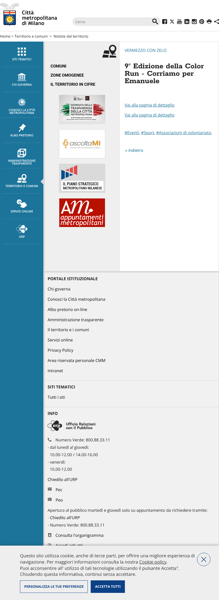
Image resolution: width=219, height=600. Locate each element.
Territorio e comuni (31, 36)
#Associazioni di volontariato (183, 133)
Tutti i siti (56, 397)
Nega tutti (203, 559)
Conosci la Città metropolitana (22, 111)
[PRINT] (209, 22)
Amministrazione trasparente (22, 162)
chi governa (22, 85)
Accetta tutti (107, 586)
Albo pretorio (21, 136)
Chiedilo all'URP (63, 479)
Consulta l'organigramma (80, 535)
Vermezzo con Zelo (146, 50)
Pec (59, 490)
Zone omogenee (67, 75)
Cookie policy (152, 562)
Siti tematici (21, 60)
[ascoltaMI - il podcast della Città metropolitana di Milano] (82, 157)
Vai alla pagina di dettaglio (150, 105)
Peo (59, 500)
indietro (135, 150)
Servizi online (22, 212)
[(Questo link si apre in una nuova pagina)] (164, 22)
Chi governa (59, 289)
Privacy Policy (60, 350)
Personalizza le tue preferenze (54, 586)
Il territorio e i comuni (68, 330)
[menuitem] (21, 54)
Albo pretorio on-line (67, 309)
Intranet (55, 371)
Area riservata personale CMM (77, 360)
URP (22, 237)
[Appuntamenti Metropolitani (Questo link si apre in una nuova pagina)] (82, 226)
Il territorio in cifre (72, 84)
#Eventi (132, 133)
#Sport (147, 133)
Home (5, 36)
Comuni (58, 66)
